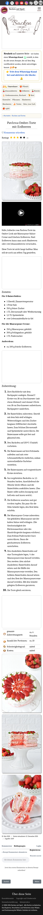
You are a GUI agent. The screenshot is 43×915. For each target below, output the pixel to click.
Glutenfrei (6, 100)
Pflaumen (16, 100)
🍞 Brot (31, 95)
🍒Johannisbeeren (10, 91)
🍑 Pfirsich (24, 86)
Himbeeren (26, 100)
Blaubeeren (7, 104)
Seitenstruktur (25, 902)
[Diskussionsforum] (36, 4)
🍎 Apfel (6, 108)
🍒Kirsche (36, 91)
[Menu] (39, 9)
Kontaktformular (8, 898)
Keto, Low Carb (29, 104)
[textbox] (16, 860)
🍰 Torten (17, 104)
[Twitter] (12, 3)
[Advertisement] (21, 31)
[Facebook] (7, 3)
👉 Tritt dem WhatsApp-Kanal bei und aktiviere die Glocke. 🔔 (21, 75)
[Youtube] (22, 3)
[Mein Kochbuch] (41, 4)
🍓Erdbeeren (24, 91)
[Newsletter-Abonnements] (30, 5)
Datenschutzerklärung (9, 902)
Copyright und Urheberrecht (26, 898)
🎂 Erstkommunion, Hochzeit (14, 95)
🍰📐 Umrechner (10, 86)
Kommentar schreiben (14, 132)
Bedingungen (19, 846)
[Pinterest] (17, 3)
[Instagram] (26, 3)
